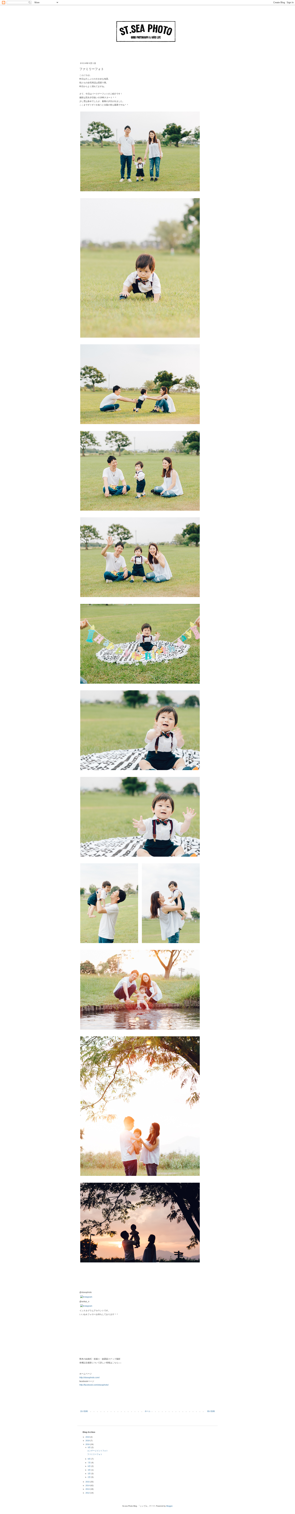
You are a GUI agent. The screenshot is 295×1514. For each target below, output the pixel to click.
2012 (88, 1493)
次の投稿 (84, 1411)
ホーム (147, 1411)
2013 (88, 1489)
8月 (89, 1459)
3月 (89, 1473)
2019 (88, 1437)
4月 (89, 1470)
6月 (89, 1466)
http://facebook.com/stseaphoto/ (94, 1385)
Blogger (169, 1506)
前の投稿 (211, 1411)
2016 (88, 1444)
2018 (88, 1441)
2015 (88, 1482)
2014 (88, 1485)
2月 (89, 1477)
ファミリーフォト (94, 1454)
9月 (89, 1447)
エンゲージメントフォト (97, 1451)
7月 (89, 1463)
